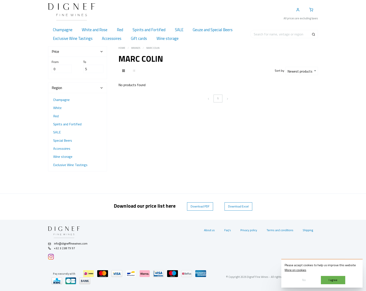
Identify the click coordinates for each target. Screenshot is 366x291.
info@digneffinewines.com (70, 243)
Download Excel (238, 206)
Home (121, 48)
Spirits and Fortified (67, 124)
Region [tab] (57, 88)
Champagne (61, 99)
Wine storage (62, 156)
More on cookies (295, 270)
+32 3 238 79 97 (64, 248)
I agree (333, 280)
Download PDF (200, 206)
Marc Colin (152, 48)
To (84, 62)
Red (56, 116)
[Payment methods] (88, 273)
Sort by (280, 70)
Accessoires (61, 148)
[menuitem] (62, 29)
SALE (57, 132)
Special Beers (62, 140)
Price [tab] (55, 51)
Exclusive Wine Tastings (70, 164)
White (57, 107)
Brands (135, 48)
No (304, 280)
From (55, 62)
